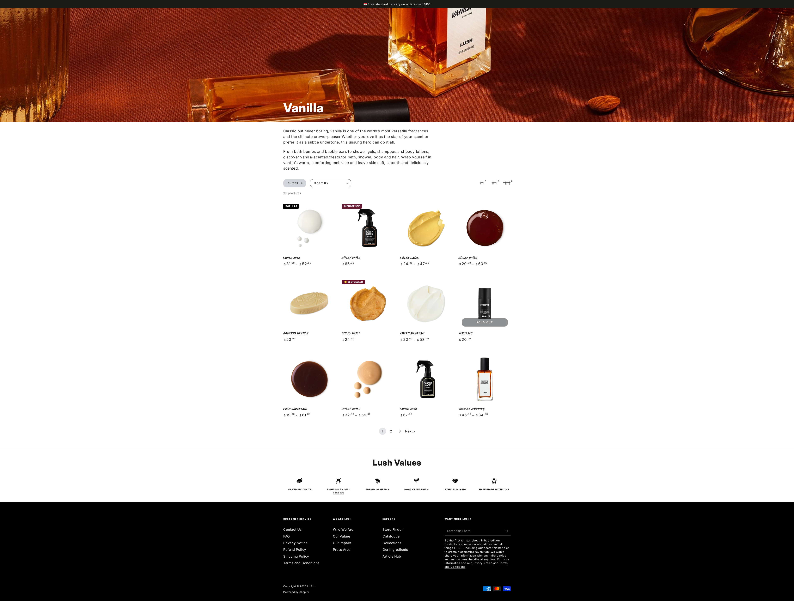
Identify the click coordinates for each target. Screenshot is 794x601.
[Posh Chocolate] (309, 379)
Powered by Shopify (296, 592)
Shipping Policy (296, 556)
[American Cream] (426, 304)
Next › (410, 431)
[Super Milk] (309, 228)
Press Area (342, 549)
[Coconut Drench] (309, 304)
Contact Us (292, 529)
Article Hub (392, 556)
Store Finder (393, 529)
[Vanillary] (485, 304)
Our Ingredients (395, 549)
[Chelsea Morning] (485, 379)
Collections (392, 543)
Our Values (342, 536)
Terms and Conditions (301, 563)
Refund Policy (294, 549)
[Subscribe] (508, 530)
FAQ (286, 536)
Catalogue (391, 536)
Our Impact (342, 543)
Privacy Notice (295, 543)
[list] (397, 486)
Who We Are (343, 529)
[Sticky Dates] (368, 228)
